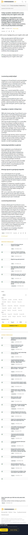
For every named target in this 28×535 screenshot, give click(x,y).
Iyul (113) (9, 299)
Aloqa (14, 512)
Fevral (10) (14, 310)
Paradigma (3, 5)
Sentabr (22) (22, 305)
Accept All (3, 530)
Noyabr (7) (10, 314)
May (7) (19, 308)
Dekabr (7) (4, 305)
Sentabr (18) (21, 314)
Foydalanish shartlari (21, 512)
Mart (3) (9, 310)
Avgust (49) (4, 299)
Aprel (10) (4, 310)
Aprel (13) (19, 316)
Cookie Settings (13, 530)
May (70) (20, 299)
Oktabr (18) (16, 314)
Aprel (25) (4, 301)
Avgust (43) (4, 308)
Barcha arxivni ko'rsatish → (7, 329)
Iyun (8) (14, 308)
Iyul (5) (9, 316)
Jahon (8, 5)
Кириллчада (15, 28)
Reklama (10, 512)
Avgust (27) (4, 316)
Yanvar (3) (19, 301)
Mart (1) (9, 301)
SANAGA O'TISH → (14, 325)
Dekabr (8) (4, 314)
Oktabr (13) (16, 305)
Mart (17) (24, 316)
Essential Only (5, 533)
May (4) (14, 316)
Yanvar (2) (20, 310)
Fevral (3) (14, 301)
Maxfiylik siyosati (5, 514)
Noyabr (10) (10, 305)
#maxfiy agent (4, 236)
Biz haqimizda (4, 512)
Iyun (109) (15, 299)
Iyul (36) (9, 308)
